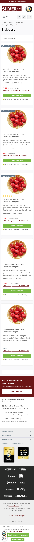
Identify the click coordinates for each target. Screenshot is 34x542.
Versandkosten (13, 506)
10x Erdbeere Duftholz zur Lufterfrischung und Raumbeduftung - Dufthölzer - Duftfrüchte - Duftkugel (15, 200)
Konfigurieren (13, 535)
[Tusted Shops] (29, 9)
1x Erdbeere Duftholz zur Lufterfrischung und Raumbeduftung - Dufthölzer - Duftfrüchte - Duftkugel (15, 331)
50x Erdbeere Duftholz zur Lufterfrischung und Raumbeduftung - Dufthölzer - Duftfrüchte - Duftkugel (15, 70)
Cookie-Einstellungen (17, 515)
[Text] (23, 454)
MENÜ (7, 17)
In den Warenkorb (17, 95)
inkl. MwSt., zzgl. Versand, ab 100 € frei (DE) (16, 90)
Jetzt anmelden (16, 391)
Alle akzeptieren (17, 539)
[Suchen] (19, 17)
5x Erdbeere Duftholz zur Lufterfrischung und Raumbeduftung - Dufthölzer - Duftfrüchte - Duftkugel (15, 266)
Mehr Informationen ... (17, 531)
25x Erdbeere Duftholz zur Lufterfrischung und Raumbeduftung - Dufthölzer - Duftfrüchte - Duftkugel (15, 135)
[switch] (4, 539)
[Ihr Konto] (24, 17)
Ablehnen (24, 535)
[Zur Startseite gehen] (12, 8)
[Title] (9, 454)
